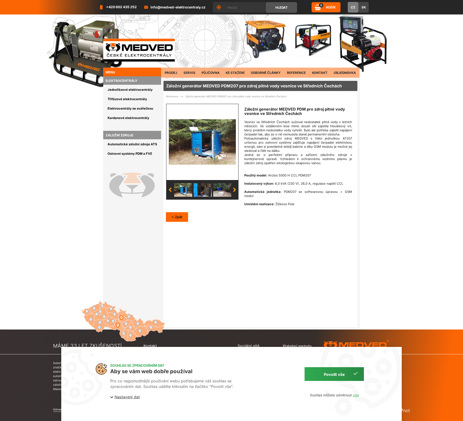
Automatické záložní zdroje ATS (132, 144)
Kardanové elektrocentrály (128, 118)
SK (363, 7)
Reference (172, 96)
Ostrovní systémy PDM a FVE (130, 153)
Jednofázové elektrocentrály (130, 89)
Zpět (178, 217)
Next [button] (234, 190)
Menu (110, 72)
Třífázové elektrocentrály (127, 99)
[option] (202, 142)
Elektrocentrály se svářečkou (130, 108)
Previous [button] (170, 190)
